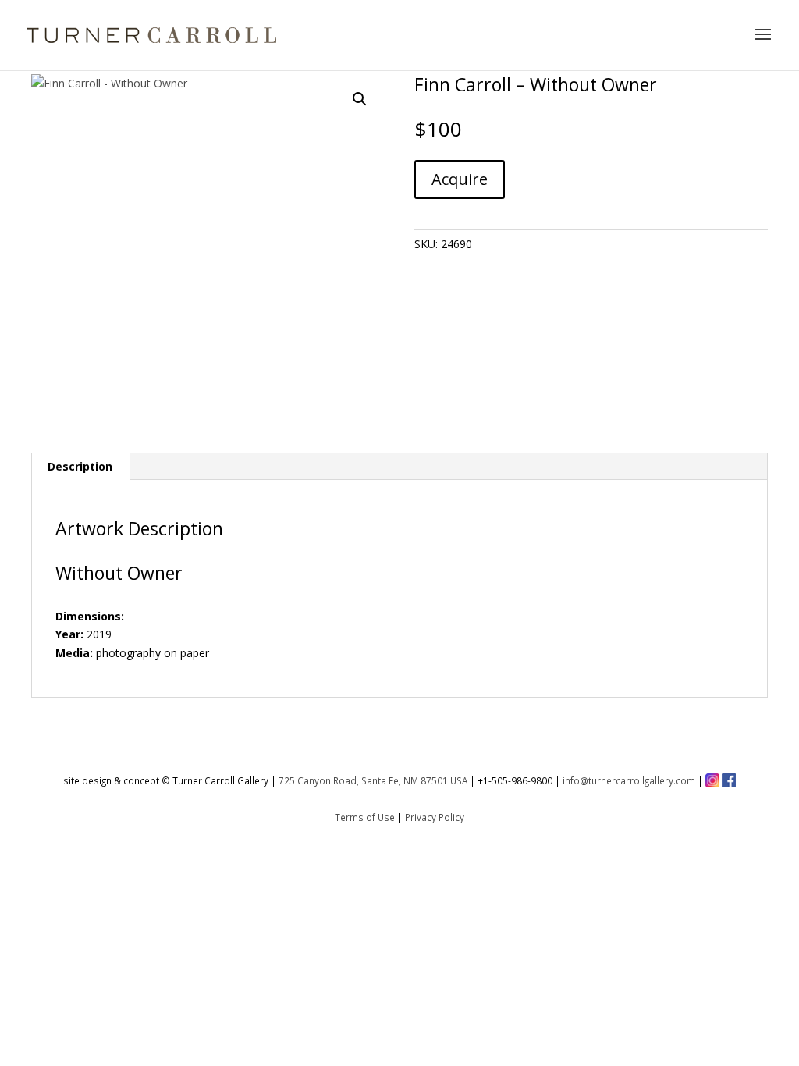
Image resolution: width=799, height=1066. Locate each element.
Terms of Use (365, 817)
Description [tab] (80, 466)
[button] (360, 99)
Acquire (459, 179)
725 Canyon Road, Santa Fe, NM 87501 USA (373, 780)
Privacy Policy (434, 817)
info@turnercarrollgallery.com (629, 780)
